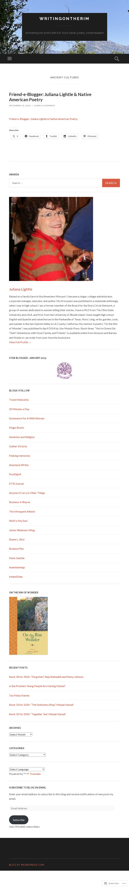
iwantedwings (17, 567)
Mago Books (16, 427)
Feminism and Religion (22, 437)
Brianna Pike (16, 548)
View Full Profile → (20, 342)
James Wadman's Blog (22, 530)
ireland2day (16, 576)
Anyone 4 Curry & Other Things (27, 492)
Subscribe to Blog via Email (27, 787)
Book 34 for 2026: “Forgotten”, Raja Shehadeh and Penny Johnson (46, 676)
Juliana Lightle (20, 289)
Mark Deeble (17, 558)
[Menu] (10, 59)
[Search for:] (64, 183)
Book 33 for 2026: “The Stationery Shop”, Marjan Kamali (41, 704)
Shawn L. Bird (16, 539)
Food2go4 (15, 474)
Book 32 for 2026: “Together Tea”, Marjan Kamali (37, 714)
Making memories (19, 455)
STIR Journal (16, 483)
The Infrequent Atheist (22, 511)
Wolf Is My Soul (18, 520)
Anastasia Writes (19, 464)
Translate (35, 773)
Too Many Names (19, 695)
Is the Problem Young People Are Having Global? (37, 686)
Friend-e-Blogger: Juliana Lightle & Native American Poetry (50, 97)
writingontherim (64, 18)
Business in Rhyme (19, 502)
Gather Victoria (18, 446)
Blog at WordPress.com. (27, 864)
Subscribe (19, 819)
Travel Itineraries (19, 399)
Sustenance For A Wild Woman (26, 418)
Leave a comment (44, 105)
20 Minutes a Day (19, 409)
